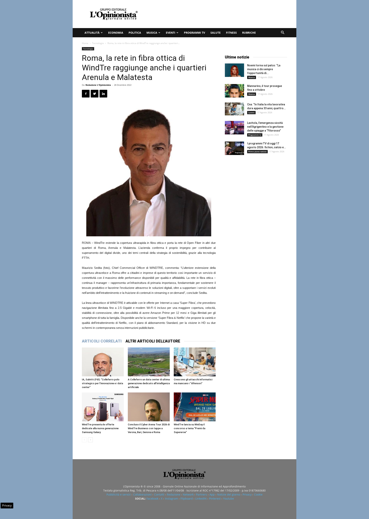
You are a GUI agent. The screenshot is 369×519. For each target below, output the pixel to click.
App (212, 494)
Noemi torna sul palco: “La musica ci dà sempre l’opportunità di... (263, 69)
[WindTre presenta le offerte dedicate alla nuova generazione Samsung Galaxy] (103, 406)
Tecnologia (98, 43)
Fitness (231, 32)
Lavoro (251, 112)
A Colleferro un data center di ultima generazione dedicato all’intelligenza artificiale (149, 383)
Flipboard (186, 498)
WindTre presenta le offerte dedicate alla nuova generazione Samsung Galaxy (100, 428)
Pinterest (215, 498)
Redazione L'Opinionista (98, 84)
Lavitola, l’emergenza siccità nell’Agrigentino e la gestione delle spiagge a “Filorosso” (265, 126)
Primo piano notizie (257, 151)
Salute (215, 32)
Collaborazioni (142, 494)
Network (188, 494)
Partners (201, 494)
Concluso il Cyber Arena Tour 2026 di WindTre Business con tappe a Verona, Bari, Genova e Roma (149, 428)
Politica (135, 32)
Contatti (159, 494)
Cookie (258, 494)
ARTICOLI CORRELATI (102, 341)
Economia (115, 32)
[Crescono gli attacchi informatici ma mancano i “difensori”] (195, 361)
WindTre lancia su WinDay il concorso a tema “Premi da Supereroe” (189, 428)
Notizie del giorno (228, 494)
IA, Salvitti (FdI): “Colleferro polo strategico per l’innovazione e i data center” (102, 383)
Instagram (171, 498)
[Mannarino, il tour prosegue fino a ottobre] (234, 90)
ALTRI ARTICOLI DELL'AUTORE (152, 341)
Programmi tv (194, 32)
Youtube (228, 498)
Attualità (92, 32)
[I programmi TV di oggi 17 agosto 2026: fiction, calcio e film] (234, 148)
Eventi (170, 32)
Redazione (173, 494)
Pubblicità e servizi (118, 494)
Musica (151, 32)
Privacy (247, 494)
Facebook (152, 498)
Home (85, 43)
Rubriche (249, 32)
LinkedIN (201, 498)
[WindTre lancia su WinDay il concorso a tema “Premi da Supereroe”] (195, 406)
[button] (282, 33)
